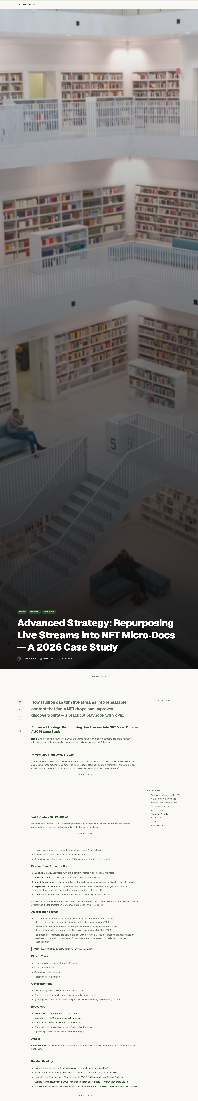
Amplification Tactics (160, 806)
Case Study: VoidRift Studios (163, 799)
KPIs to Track (157, 810)
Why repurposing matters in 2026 (165, 795)
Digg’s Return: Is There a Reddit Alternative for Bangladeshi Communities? (71, 1068)
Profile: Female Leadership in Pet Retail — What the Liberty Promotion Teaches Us (75, 1072)
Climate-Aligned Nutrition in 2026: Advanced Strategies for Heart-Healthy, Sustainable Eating (81, 1081)
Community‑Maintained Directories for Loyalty (57, 1022)
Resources (156, 818)
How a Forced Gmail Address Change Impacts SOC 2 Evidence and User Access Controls (78, 1077)
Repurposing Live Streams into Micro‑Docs (55, 1013)
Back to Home (28, 4)
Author (154, 821)
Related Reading (158, 825)
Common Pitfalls (159, 814)
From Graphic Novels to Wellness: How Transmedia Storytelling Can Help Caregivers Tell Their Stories (85, 1086)
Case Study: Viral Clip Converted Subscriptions (57, 1018)
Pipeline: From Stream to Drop (164, 802)
